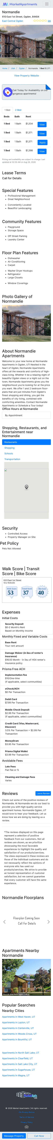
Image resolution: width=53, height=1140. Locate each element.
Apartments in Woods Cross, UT (19, 1033)
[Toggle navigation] (47, 4)
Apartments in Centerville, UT (18, 1028)
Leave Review (43, 793)
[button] (27, 488)
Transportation (12, 459)
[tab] (7, 110)
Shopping (9, 447)
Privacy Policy (27, 1122)
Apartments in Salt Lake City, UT (19, 1064)
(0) (49, 21)
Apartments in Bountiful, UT (17, 1039)
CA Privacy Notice (26, 1112)
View (42, 124)
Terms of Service (26, 1117)
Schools (8, 453)
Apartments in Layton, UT (16, 1022)
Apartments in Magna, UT (16, 1075)
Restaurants (10, 442)
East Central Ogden (12, 20)
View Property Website (26, 75)
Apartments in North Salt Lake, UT (20, 1052)
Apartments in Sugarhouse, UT (18, 1069)
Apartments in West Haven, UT (18, 1016)
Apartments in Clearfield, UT (17, 1058)
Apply (42, 142)
